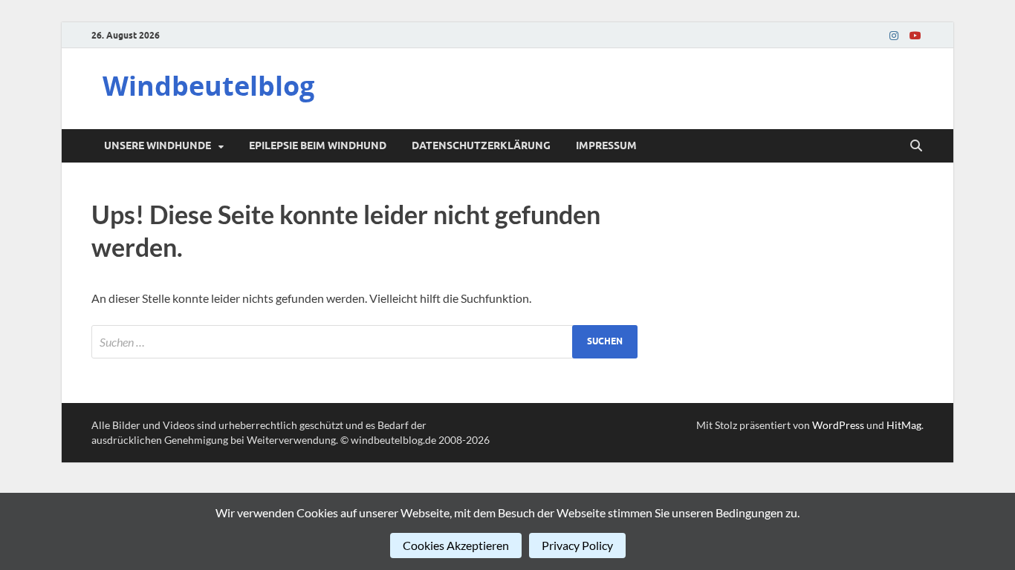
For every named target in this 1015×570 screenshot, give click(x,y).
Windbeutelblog (208, 86)
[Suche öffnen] (916, 146)
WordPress (838, 425)
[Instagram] (894, 35)
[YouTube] (915, 35)
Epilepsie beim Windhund (317, 145)
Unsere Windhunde (157, 145)
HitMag (903, 425)
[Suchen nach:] (364, 341)
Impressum (606, 145)
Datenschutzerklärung (481, 145)
